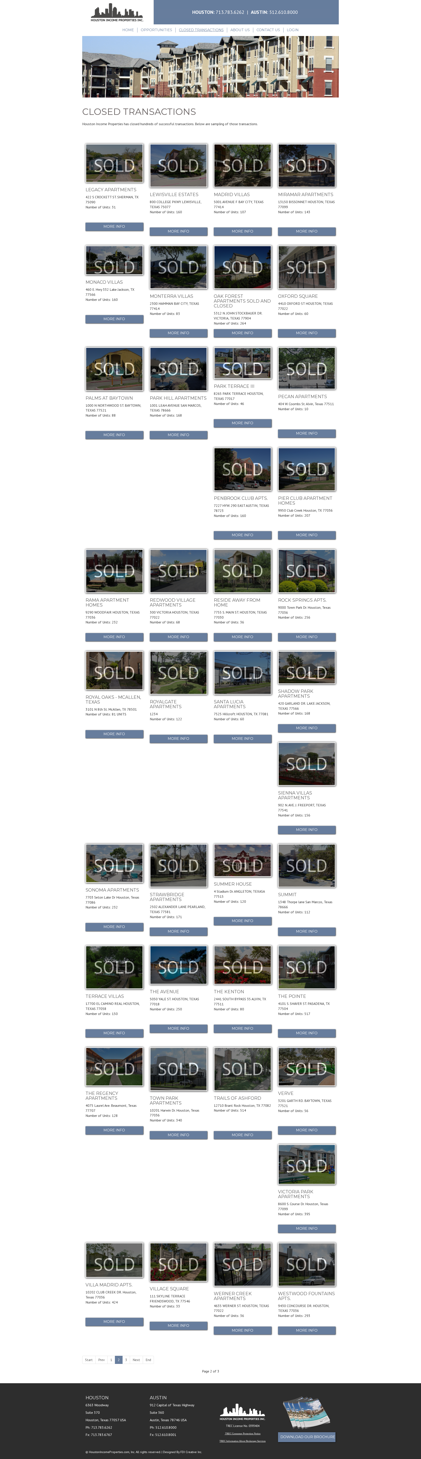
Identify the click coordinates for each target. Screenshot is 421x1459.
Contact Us (268, 30)
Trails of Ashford (237, 1098)
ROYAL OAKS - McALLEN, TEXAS (113, 700)
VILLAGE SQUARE (169, 1288)
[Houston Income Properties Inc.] (117, 12)
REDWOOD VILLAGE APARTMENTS (173, 603)
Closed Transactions (201, 30)
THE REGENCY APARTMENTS (102, 1096)
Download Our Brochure (307, 1437)
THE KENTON (229, 991)
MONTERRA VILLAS (171, 296)
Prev (101, 1360)
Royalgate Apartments (166, 704)
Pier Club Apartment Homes (305, 501)
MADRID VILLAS (232, 194)
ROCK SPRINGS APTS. (302, 600)
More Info (114, 226)
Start (89, 1360)
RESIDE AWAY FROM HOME (237, 603)
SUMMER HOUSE (233, 884)
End (148, 1360)
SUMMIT (287, 894)
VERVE (286, 1093)
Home (128, 30)
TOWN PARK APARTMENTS (166, 1101)
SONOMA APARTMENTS (112, 890)
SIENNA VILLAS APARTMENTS (295, 795)
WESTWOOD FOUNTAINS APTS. (306, 1296)
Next (136, 1360)
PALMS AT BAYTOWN (109, 398)
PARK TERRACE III (234, 386)
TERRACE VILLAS (105, 996)
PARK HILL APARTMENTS (178, 398)
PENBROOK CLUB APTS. (241, 498)
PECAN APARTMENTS (302, 396)
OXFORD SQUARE (298, 296)
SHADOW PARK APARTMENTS (295, 694)
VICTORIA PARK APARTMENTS (295, 1194)
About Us (240, 30)
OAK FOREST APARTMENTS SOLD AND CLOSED (242, 301)
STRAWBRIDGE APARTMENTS (167, 897)
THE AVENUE (164, 991)
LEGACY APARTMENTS (111, 189)
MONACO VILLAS (104, 282)
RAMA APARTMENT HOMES (107, 603)
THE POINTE (292, 996)
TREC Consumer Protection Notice (242, 1433)
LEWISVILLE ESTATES (174, 194)
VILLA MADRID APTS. (109, 1284)
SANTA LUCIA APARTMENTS (230, 704)
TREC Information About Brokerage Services (242, 1441)
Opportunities (156, 30)
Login (293, 30)
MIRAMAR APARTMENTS (305, 194)
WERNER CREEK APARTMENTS (233, 1296)
